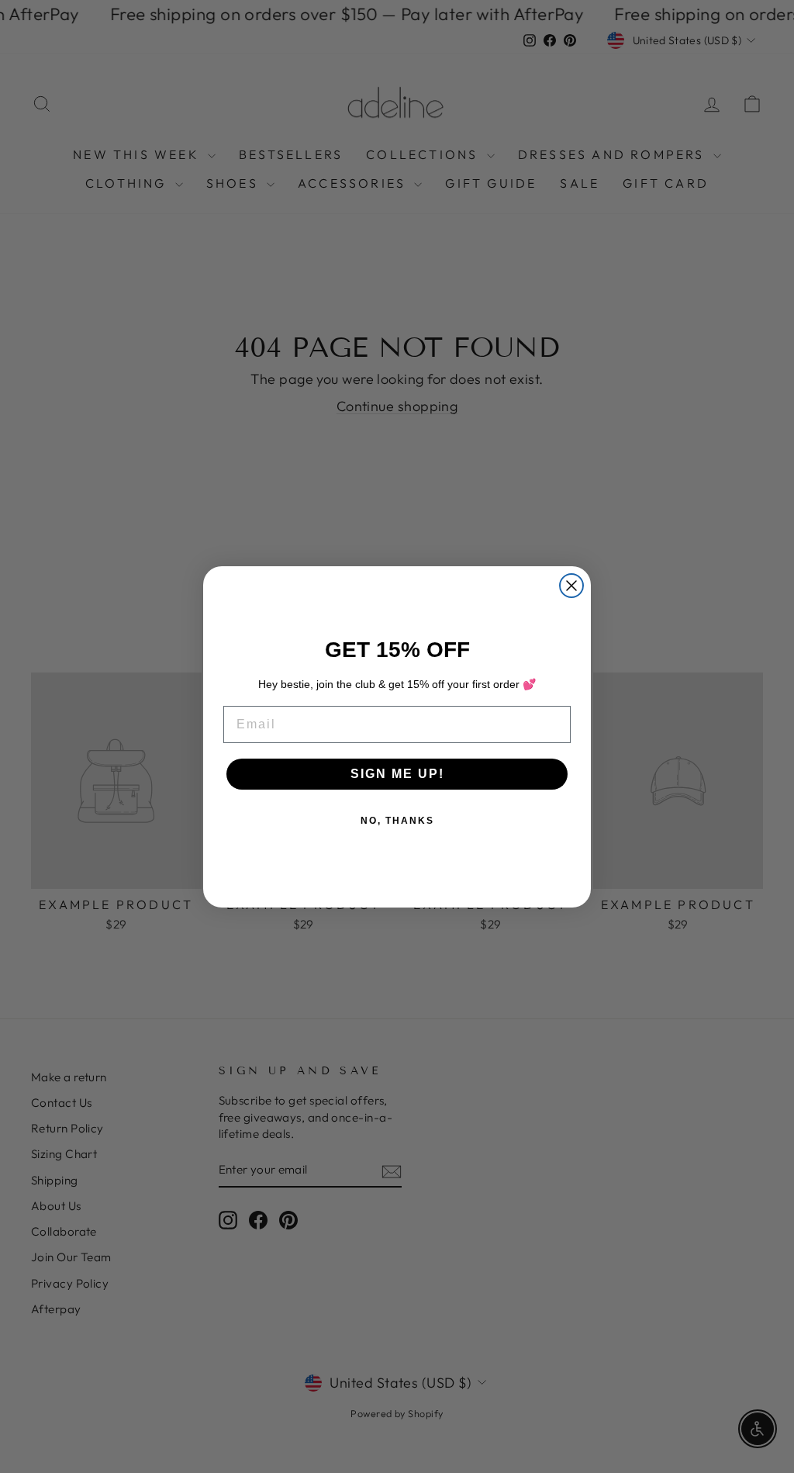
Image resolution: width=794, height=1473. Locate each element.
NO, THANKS (397, 820)
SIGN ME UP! (397, 773)
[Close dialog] (571, 585)
